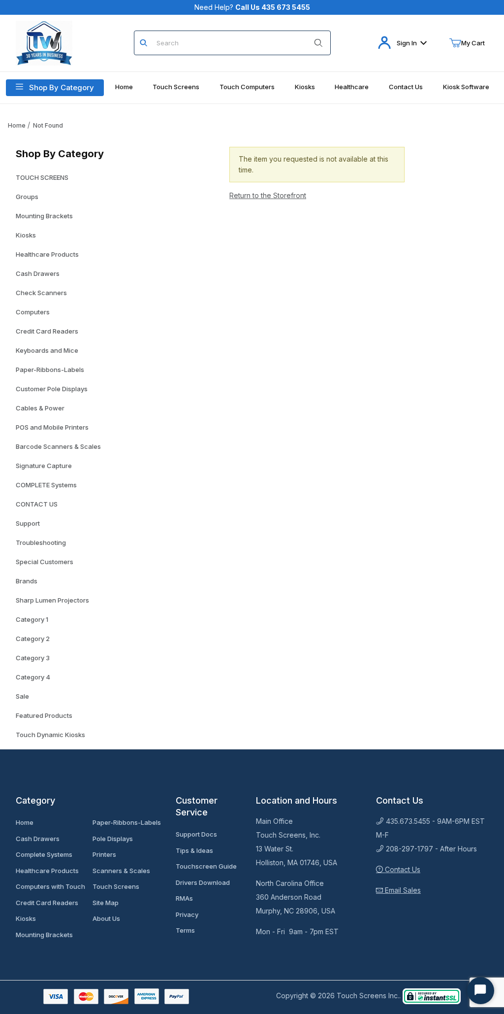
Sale (22, 696)
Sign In (407, 43)
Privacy (187, 914)
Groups (27, 197)
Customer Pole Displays (52, 389)
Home (17, 125)
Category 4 (33, 677)
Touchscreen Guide (206, 866)
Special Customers (44, 562)
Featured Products (44, 715)
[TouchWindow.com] (44, 42)
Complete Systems (44, 854)
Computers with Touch (50, 886)
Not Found (48, 125)
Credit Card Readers (47, 331)
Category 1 (32, 619)
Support (28, 523)
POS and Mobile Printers (52, 427)
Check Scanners (41, 293)
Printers (104, 854)
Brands (26, 581)
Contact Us (401, 869)
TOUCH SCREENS (42, 177)
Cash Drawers (38, 273)
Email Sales (402, 890)
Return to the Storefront (267, 195)
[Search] (318, 43)
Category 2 (33, 638)
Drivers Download (203, 882)
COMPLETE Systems (46, 485)
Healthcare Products (47, 254)
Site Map (106, 903)
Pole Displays (113, 839)
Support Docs (196, 834)
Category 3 (33, 658)
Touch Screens (116, 886)
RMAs (184, 898)
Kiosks (26, 235)
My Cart (473, 43)
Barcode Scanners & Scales (58, 446)
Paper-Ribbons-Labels (50, 369)
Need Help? (252, 7)
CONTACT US (37, 504)
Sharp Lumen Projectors (52, 600)
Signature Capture (44, 466)
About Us (106, 918)
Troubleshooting (41, 542)
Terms (185, 930)
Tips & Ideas (194, 850)
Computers (33, 312)
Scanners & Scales (121, 871)
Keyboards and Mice (47, 350)
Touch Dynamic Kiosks (50, 735)
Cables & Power (40, 408)
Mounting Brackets (44, 216)
